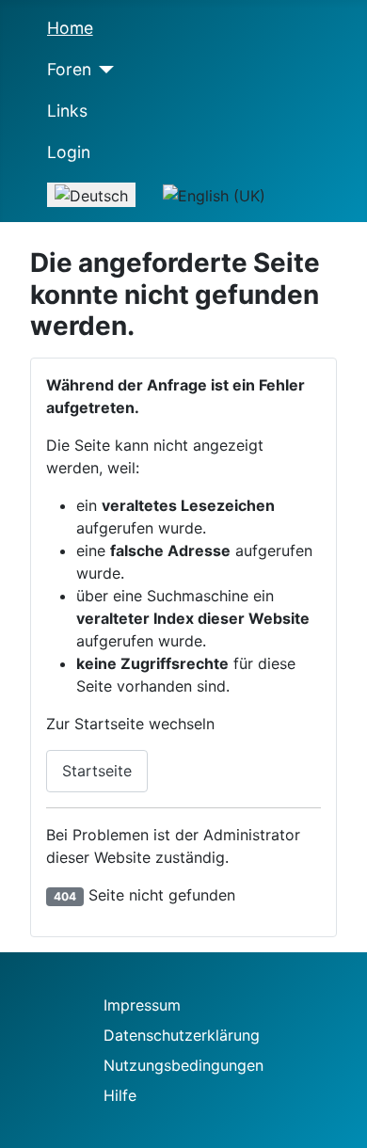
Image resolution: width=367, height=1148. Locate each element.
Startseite (97, 770)
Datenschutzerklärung (182, 1035)
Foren (69, 69)
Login (68, 152)
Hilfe (120, 1095)
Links (67, 110)
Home (70, 28)
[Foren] (103, 69)
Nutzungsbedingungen (183, 1065)
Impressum (142, 1005)
